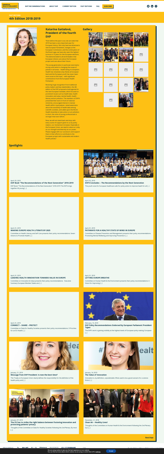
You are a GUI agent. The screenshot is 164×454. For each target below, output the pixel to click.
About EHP (53, 6)
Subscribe (108, 6)
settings (98, 452)
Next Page (149, 437)
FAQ (97, 6)
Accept (111, 451)
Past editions (86, 6)
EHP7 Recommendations (35, 6)
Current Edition (69, 6)
